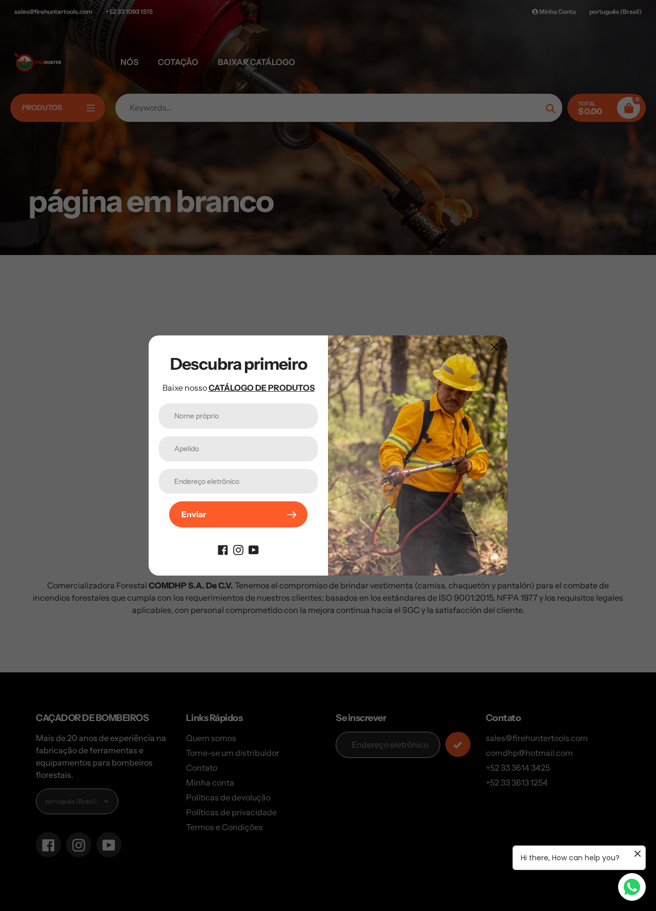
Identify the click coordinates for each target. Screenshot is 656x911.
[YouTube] (254, 549)
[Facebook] (223, 549)
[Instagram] (238, 549)
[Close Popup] (494, 347)
